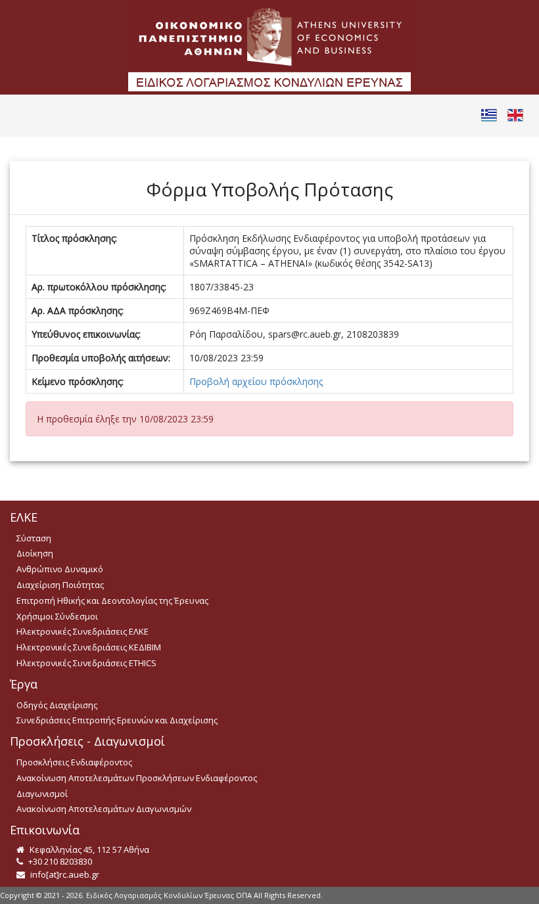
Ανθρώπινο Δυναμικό (59, 569)
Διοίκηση (34, 553)
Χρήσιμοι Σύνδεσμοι (57, 616)
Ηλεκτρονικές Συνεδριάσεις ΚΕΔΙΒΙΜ (88, 647)
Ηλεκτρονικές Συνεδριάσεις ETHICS (86, 663)
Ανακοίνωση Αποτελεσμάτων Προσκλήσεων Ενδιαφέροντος (136, 778)
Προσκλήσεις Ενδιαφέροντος (74, 762)
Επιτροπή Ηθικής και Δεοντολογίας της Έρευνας (112, 600)
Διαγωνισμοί (42, 794)
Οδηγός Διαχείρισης (56, 705)
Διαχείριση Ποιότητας (60, 585)
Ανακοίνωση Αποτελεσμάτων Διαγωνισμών (103, 809)
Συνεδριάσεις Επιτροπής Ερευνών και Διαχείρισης (117, 720)
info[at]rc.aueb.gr (63, 874)
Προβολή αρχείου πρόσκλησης (256, 381)
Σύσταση (33, 538)
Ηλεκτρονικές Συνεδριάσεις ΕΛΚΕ (82, 631)
